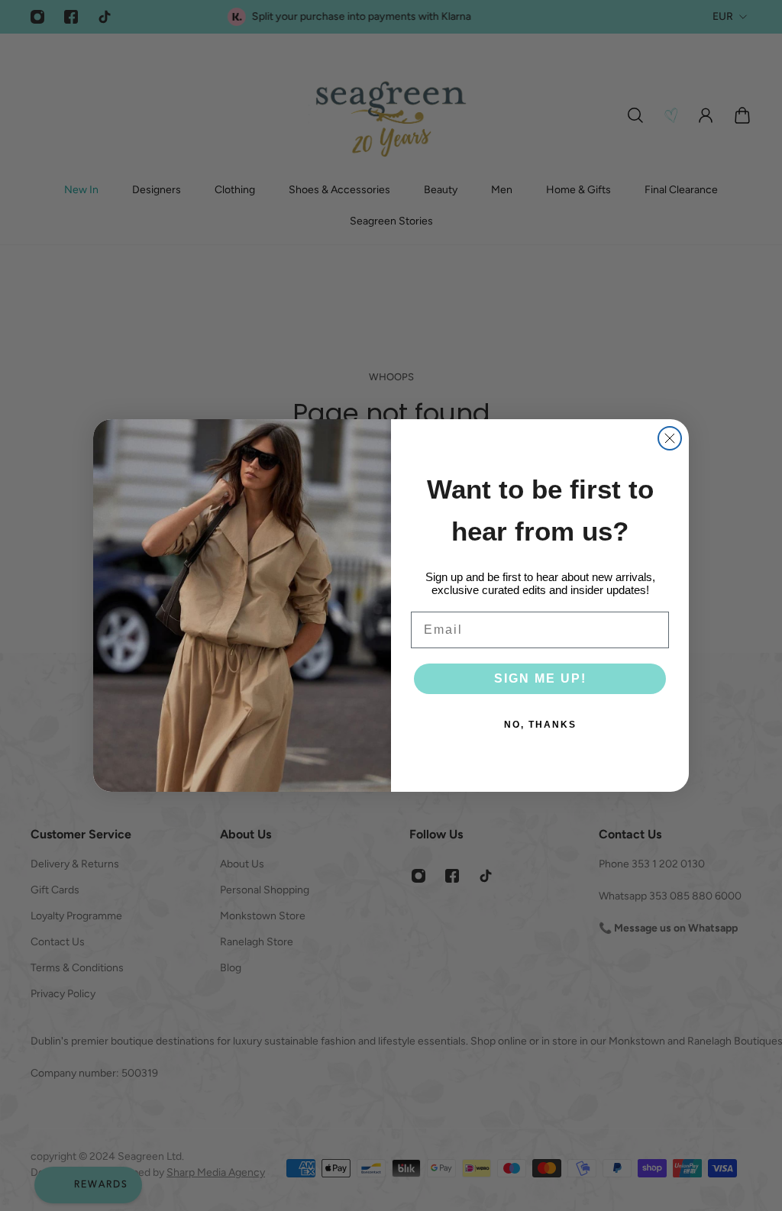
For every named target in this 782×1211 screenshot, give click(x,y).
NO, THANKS (540, 724)
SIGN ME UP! (540, 678)
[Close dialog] (669, 438)
